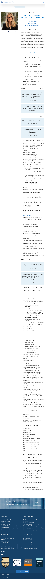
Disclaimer (17, 574)
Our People (10, 7)
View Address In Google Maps (8, 530)
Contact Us (2, 575)
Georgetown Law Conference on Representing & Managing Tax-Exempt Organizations (32, 131)
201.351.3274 (29, 544)
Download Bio (4, 32)
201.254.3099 (29, 542)
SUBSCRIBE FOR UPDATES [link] (37, 503)
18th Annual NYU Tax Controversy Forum (32, 120)
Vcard (12, 32)
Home (3, 7)
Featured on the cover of (28, 209)
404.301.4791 (6, 542)
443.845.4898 (32, 21)
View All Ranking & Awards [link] (21, 571)
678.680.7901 (6, 544)
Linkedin (3, 33)
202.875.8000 (29, 524)
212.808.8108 (6, 527)
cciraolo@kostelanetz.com (32, 25)
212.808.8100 (6, 525)
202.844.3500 (29, 525)
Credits (6, 575)
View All (42, 88)
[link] (7, 2)
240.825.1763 (32, 23)
